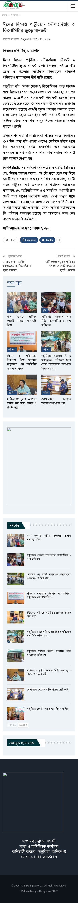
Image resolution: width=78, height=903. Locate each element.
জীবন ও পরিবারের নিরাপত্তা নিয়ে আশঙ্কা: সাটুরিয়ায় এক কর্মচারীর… (49, 595)
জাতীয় (45, 392)
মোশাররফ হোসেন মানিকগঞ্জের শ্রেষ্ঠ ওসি (47, 689)
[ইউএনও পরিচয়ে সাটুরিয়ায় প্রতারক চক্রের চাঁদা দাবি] (15, 617)
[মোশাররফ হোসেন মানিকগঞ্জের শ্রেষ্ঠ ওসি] (56, 385)
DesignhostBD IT (48, 891)
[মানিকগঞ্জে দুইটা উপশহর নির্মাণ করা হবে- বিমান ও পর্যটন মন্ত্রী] (22, 385)
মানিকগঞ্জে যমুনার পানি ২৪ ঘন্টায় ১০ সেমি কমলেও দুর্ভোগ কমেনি (60, 266)
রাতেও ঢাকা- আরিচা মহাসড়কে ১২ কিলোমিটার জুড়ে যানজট (17, 266)
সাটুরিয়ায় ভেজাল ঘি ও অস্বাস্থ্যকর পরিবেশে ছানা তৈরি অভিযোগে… (49, 633)
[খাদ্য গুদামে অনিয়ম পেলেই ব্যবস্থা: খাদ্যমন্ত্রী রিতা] (22, 302)
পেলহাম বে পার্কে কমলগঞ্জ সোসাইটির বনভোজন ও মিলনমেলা (49, 576)
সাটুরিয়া (11, 349)
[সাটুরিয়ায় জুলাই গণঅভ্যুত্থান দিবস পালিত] (15, 713)
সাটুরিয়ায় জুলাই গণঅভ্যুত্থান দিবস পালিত (48, 709)
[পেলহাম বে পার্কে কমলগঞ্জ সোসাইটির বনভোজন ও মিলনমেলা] (15, 579)
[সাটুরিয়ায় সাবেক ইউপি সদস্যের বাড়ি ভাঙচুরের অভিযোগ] (15, 655)
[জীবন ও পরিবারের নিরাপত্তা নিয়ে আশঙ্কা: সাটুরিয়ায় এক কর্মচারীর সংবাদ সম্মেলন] (22, 341)
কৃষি (10, 310)
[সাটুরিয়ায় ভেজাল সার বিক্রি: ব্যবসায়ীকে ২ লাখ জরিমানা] (56, 302)
